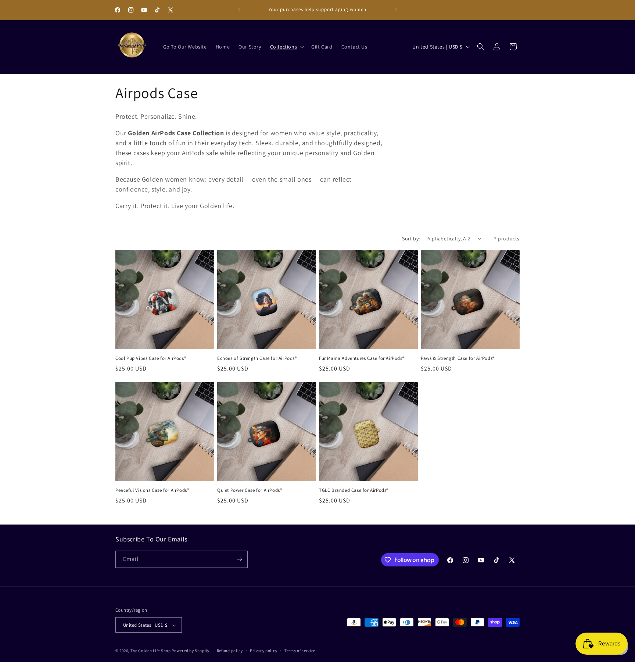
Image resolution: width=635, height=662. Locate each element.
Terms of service (299, 650)
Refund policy (230, 650)
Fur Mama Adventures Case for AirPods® (361, 358)
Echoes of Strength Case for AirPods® (257, 358)
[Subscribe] (239, 559)
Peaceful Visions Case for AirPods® (152, 490)
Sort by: (411, 238)
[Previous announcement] (239, 10)
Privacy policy (263, 650)
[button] (286, 46)
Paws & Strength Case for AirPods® (458, 358)
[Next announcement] (396, 10)
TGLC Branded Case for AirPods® (353, 490)
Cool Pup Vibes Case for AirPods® (150, 358)
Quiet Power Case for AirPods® (249, 490)
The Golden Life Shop (150, 651)
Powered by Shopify (190, 651)
